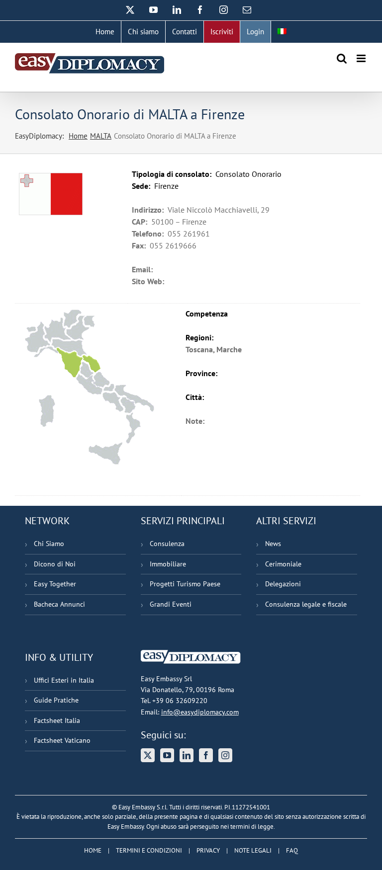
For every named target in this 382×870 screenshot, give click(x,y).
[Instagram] (225, 755)
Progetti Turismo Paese (185, 583)
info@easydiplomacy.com (200, 712)
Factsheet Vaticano (62, 740)
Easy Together (55, 583)
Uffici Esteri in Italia (64, 680)
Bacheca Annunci (59, 604)
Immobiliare (168, 563)
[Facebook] (206, 755)
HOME (92, 850)
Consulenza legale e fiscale (306, 604)
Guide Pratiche (56, 700)
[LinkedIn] (186, 755)
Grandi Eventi (170, 604)
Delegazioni (283, 583)
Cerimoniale (283, 563)
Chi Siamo (49, 543)
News (273, 543)
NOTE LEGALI (253, 850)
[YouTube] (167, 755)
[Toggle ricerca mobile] (342, 58)
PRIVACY (208, 850)
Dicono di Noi (55, 563)
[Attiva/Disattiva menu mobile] (362, 58)
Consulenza (167, 543)
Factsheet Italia (57, 720)
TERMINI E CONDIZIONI (149, 850)
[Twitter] (148, 755)
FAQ (292, 850)
